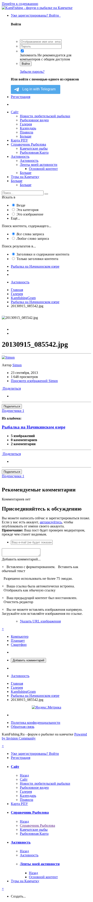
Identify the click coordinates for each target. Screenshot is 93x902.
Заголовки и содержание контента (42, 254)
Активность (20, 156)
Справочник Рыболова (28, 144)
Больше (25, 136)
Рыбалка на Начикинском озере (33, 427)
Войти (26, 63)
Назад (24, 775)
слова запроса (30, 234)
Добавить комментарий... (21, 559)
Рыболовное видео (34, 120)
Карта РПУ (19, 140)
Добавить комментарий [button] (28, 660)
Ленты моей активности (38, 165)
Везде (20, 205)
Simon (17, 365)
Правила (26, 132)
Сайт (15, 112)
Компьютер (19, 636)
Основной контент (43, 169)
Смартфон (19, 645)
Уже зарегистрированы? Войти (36, 15)
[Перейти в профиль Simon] (8, 357)
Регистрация (20, 97)
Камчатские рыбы (34, 148)
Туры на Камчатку (25, 177)
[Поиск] (46, 194)
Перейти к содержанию (20, 4)
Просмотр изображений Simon (34, 381)
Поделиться (11, 388)
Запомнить (28, 55)
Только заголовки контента (37, 259)
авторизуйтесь (51, 522)
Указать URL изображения (40, 621)
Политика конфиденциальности (35, 722)
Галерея (26, 124)
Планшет (18, 640)
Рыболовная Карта (34, 152)
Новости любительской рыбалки (45, 116)
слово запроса (32, 238)
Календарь (28, 128)
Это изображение (29, 214)
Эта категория (27, 210)
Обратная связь (22, 727)
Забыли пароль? (32, 71)
